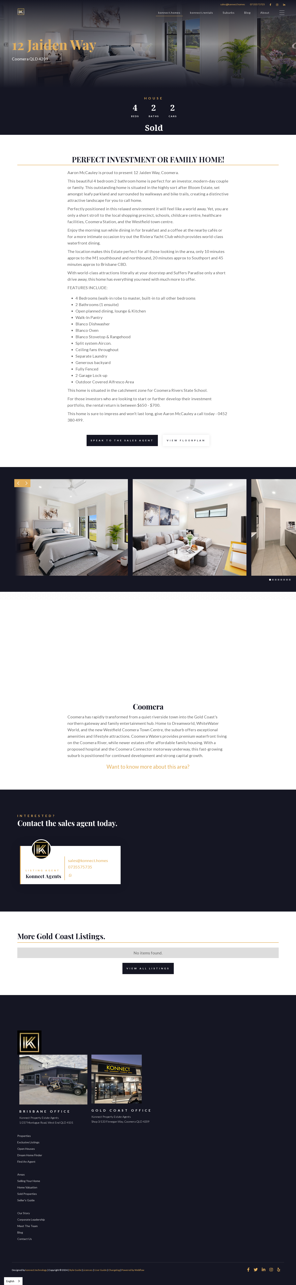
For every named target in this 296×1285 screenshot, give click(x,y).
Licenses (88, 1270)
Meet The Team (27, 1226)
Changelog (114, 1270)
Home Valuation (27, 1187)
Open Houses (26, 1148)
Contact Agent (116, 847)
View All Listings (148, 968)
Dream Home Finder (29, 1155)
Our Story (23, 1213)
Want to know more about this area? (148, 766)
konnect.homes (169, 12)
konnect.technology (36, 1270)
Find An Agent (26, 1161)
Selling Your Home (28, 1181)
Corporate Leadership (31, 1219)
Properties (24, 1136)
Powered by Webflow (132, 1270)
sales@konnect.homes (232, 4)
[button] (18, 483)
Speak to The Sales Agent (122, 440)
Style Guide (75, 1270)
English (10, 1281)
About (264, 12)
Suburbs (229, 12)
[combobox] (13, 1281)
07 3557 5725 (257, 4)
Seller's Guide (26, 1200)
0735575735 (80, 866)
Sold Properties (27, 1193)
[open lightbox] (71, 527)
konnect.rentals (201, 12)
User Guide (100, 1270)
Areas (21, 1174)
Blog (247, 12)
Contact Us (24, 1239)
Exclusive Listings (28, 1142)
